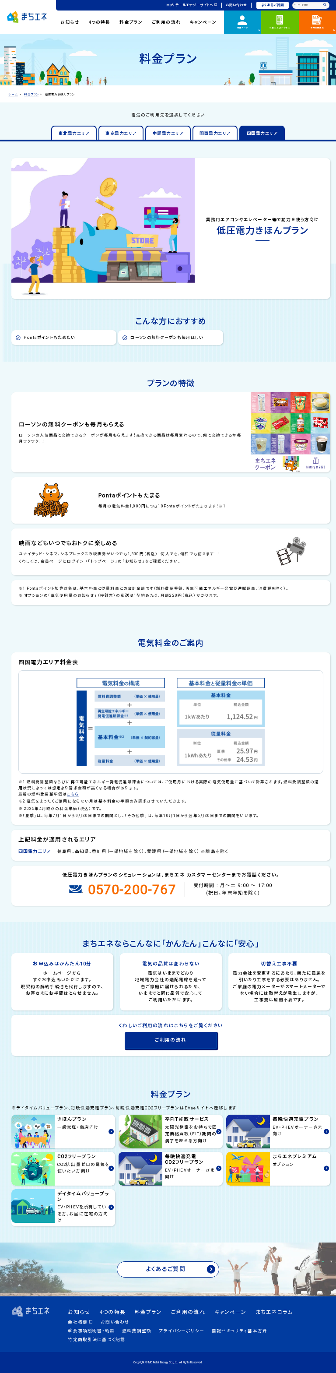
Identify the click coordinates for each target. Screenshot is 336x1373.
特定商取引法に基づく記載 (96, 1339)
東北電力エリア (74, 133)
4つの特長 (100, 22)
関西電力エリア (215, 133)
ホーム (13, 94)
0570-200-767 (132, 889)
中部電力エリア (168, 133)
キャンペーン (203, 22)
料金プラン (131, 22)
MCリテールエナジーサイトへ (190, 5)
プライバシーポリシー (181, 1330)
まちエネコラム (274, 1312)
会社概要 (78, 1322)
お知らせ (70, 22)
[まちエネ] (27, 16)
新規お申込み (317, 28)
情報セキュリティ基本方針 (239, 1330)
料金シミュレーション (280, 28)
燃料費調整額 (136, 1330)
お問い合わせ (236, 5)
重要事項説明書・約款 (91, 1330)
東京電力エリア (120, 133)
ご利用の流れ (166, 22)
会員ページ (242, 28)
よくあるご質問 (272, 5)
